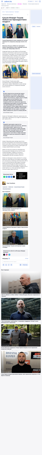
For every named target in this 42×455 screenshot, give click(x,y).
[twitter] (14, 177)
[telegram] (7, 177)
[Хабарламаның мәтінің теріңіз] (15, 261)
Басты (3, 11)
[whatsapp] (4, 177)
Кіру (27, 258)
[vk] (11, 177)
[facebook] (9, 177)
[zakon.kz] (8, 1)
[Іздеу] (40, 1)
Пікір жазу (25, 264)
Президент (17, 11)
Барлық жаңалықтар (10, 11)
